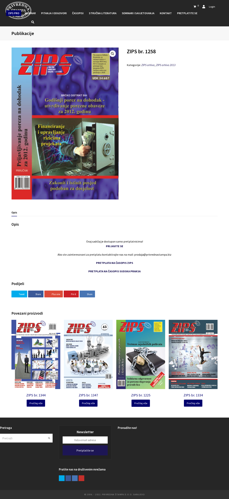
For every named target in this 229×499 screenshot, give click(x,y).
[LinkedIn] (75, 478)
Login (212, 6)
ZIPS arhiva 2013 (166, 65)
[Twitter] (62, 478)
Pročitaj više (36, 403)
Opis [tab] (14, 212)
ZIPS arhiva (148, 65)
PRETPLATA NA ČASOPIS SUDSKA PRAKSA (114, 271)
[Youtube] (81, 478)
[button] (112, 53)
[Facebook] (68, 478)
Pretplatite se (85, 450)
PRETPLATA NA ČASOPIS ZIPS (114, 263)
